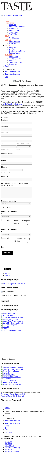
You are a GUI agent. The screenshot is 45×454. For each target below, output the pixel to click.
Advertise (8, 444)
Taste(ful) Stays (15, 58)
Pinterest (6, 432)
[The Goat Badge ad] (9, 325)
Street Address (4, 132)
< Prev (7, 274)
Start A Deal (9, 446)
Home (7, 21)
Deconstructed (14, 64)
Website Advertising (12, 447)
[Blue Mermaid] (7, 378)
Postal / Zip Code (5, 149)
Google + (6, 426)
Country (18, 149)
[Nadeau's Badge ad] (9, 382)
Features (12, 25)
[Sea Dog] (5, 327)
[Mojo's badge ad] (8, 313)
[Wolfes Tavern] (7, 373)
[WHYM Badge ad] (8, 315)
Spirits (7, 45)
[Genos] (4, 329)
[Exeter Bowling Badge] (10, 371)
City (2, 143)
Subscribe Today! (15, 62)
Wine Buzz (13, 47)
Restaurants (9, 23)
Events (11, 60)
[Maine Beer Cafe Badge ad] (12, 369)
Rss (6, 77)
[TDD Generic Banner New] (11, 15)
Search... (5, 359)
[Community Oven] (8, 375)
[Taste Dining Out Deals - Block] (13, 284)
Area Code (3, 172)
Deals (7, 66)
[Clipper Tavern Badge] (10, 319)
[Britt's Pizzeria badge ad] (11, 377)
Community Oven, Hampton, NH (13, 394)
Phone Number (12, 172)
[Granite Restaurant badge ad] (12, 367)
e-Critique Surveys (12, 451)
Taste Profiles (14, 32)
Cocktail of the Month (17, 51)
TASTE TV (13, 34)
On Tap (12, 49)
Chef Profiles (14, 38)
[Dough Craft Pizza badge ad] (12, 321)
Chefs (7, 36)
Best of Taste (14, 30)
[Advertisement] (14, 345)
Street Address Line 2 (6, 138)
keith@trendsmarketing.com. (13, 104)
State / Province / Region (23, 143)
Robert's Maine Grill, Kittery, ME (12, 396)
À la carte (8, 55)
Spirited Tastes (14, 53)
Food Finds (13, 57)
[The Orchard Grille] (8, 380)
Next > (7, 275)
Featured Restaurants (17, 27)
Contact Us (9, 442)
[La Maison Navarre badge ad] (12, 317)
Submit (7, 252)
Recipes (8, 40)
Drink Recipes (14, 43)
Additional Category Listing (22, 222)
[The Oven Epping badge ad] (12, 330)
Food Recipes (14, 42)
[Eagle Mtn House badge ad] (12, 323)
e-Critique (8, 449)
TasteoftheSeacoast (6, 71)
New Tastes (13, 28)
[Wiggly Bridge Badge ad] (11, 384)
